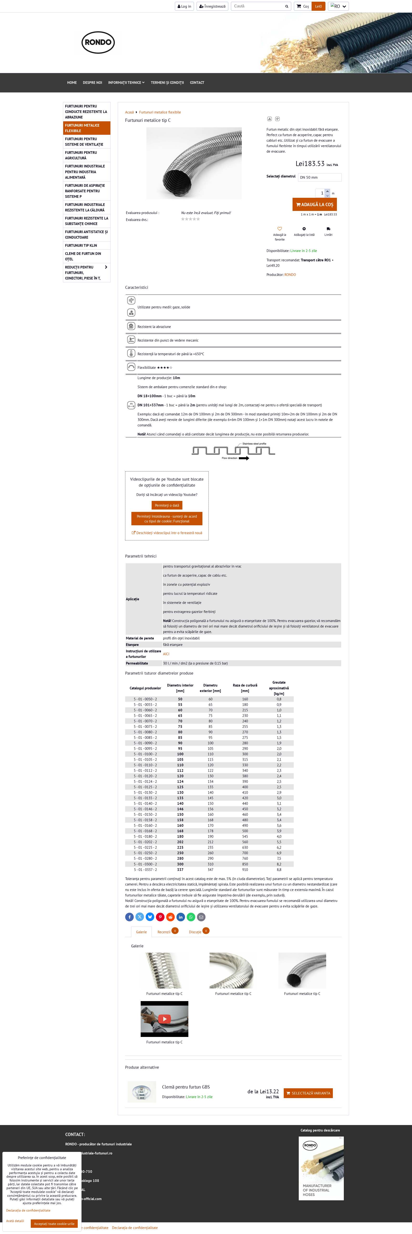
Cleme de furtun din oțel (83, 256)
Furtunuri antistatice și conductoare (86, 234)
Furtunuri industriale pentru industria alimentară (85, 171)
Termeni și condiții (167, 82)
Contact (197, 82)
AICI (166, 653)
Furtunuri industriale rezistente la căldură (85, 207)
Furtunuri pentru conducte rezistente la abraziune (86, 111)
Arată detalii (15, 1221)
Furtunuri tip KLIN (81, 245)
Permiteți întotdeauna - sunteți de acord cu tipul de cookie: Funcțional (167, 518)
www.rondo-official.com (83, 1198)
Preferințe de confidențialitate (85, 1227)
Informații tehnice (124, 82)
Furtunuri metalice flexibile (82, 128)
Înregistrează (215, 6)
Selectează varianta (310, 1093)
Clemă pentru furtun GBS (186, 1087)
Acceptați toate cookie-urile (54, 1223)
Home (72, 82)
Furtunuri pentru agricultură (81, 155)
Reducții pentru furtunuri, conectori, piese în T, (83, 272)
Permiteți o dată (167, 505)
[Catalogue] (321, 1198)
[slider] (190, 219)
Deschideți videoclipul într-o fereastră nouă (168, 532)
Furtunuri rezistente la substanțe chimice (86, 221)
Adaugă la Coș (316, 204)
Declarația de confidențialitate (135, 1227)
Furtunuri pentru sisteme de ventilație (84, 141)
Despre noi (92, 82)
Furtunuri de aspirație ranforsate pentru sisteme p (85, 191)
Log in (185, 6)
